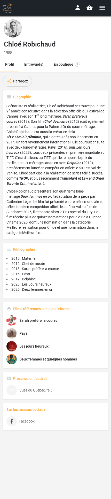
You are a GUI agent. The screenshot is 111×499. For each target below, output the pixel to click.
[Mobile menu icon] (102, 8)
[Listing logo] (13, 28)
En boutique (66, 64)
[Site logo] (8, 8)
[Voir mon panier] (89, 7)
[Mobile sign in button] (77, 7)
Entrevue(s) (33, 64)
